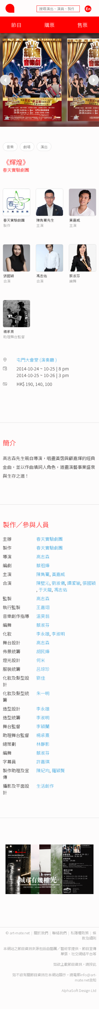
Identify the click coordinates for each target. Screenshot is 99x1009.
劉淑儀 (58, 583)
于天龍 (45, 589)
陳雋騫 (43, 574)
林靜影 (43, 744)
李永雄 (43, 633)
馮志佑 (41, 275)
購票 (49, 24)
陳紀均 (43, 770)
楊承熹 (8, 331)
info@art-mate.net (85, 977)
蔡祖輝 (43, 565)
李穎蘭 (43, 726)
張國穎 (8, 275)
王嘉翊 (43, 607)
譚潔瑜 (73, 583)
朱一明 (43, 693)
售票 (82, 24)
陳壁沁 (43, 583)
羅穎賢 (58, 770)
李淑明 (58, 633)
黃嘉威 (74, 220)
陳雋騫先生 (45, 220)
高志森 (43, 556)
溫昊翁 (43, 616)
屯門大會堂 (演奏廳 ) (36, 359)
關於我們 (41, 932)
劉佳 (40, 677)
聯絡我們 (59, 932)
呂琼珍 (43, 669)
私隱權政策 (80, 932)
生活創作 (45, 785)
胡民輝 (43, 651)
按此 (92, 964)
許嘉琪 (43, 761)
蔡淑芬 (74, 275)
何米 (40, 660)
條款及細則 (89, 935)
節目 (16, 24)
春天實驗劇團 (16, 169)
